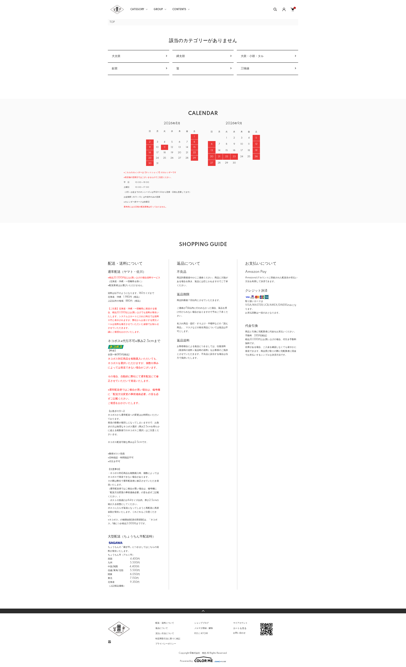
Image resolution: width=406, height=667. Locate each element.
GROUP (158, 9)
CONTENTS (179, 9)
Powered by (186, 661)
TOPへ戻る (203, 611)
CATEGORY (137, 9)
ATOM (204, 633)
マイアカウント (240, 623)
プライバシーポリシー (165, 644)
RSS (196, 633)
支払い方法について (164, 633)
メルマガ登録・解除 (203, 628)
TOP (112, 22)
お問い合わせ (239, 633)
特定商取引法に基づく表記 (167, 639)
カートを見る (239, 628)
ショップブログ (201, 623)
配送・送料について (164, 623)
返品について (161, 628)
